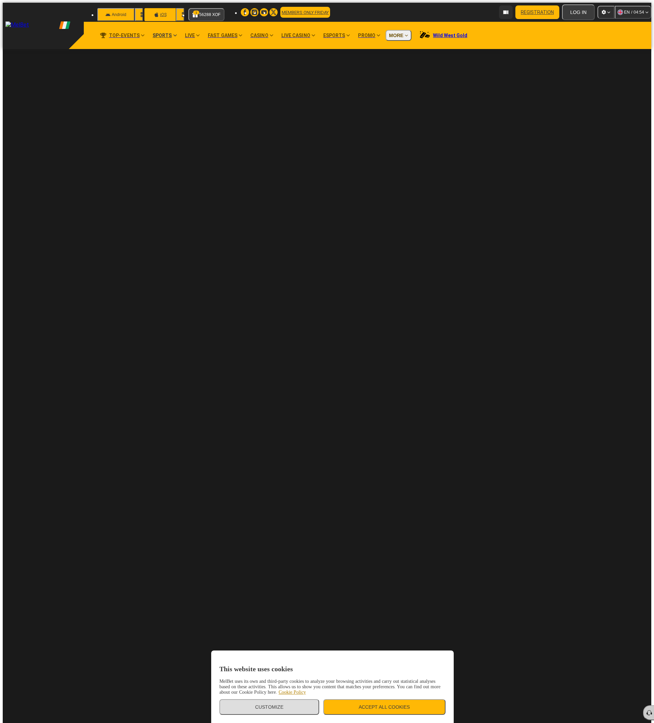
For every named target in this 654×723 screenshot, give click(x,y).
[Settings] (605, 12)
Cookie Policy (292, 692)
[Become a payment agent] (506, 12)
